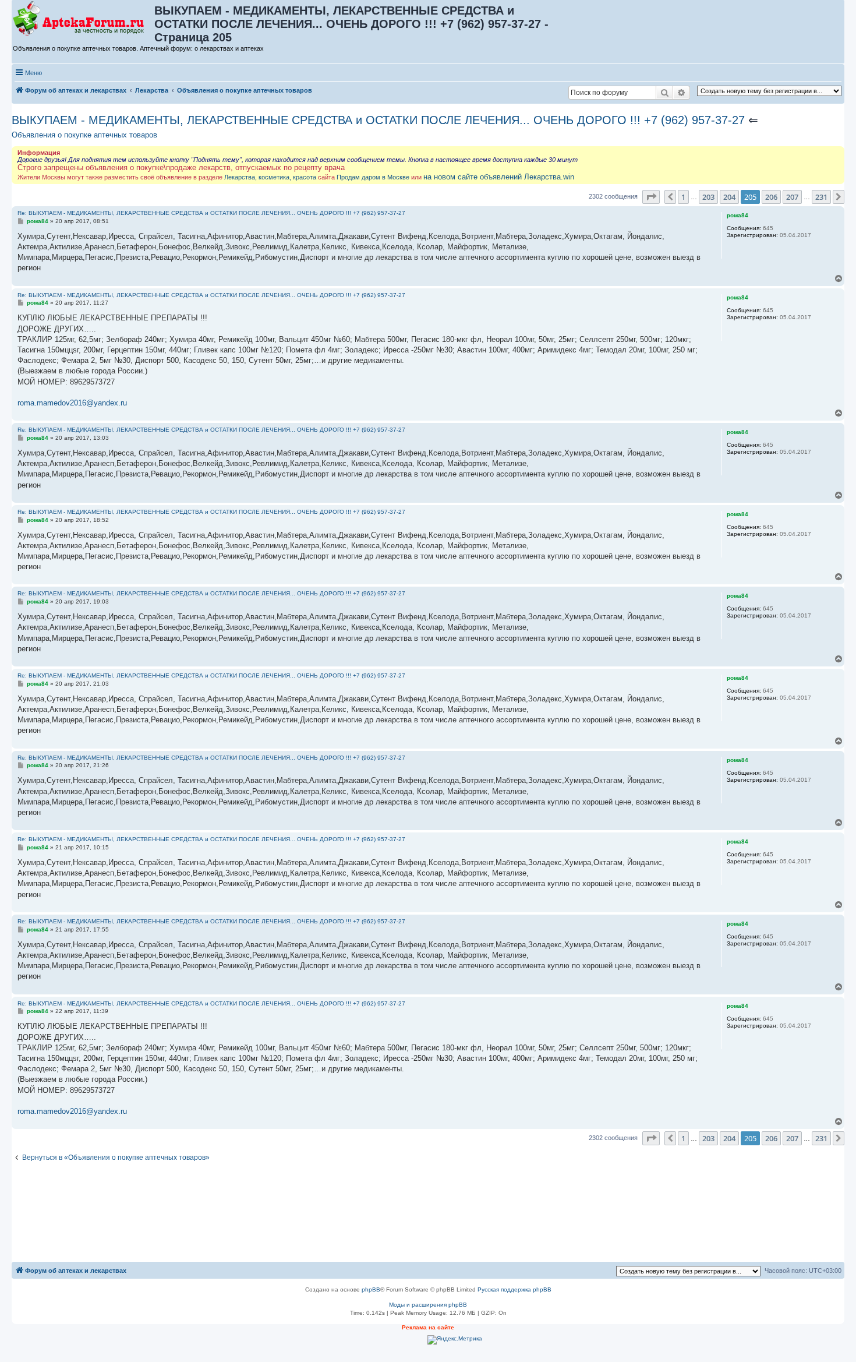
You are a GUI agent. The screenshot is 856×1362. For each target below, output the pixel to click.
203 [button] (708, 197)
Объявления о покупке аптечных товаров (84, 134)
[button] (651, 197)
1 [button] (683, 197)
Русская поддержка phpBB (514, 1289)
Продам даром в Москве (373, 177)
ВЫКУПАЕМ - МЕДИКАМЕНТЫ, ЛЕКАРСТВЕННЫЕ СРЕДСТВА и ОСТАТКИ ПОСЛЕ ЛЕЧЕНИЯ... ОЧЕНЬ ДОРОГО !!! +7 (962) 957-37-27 (378, 120)
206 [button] (771, 197)
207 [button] (792, 197)
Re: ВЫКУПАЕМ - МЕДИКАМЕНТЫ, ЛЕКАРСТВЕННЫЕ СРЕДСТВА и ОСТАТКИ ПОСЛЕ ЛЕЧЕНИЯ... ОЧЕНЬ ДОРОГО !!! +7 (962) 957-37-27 (211, 213)
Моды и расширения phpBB (428, 1304)
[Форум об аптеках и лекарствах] (83, 19)
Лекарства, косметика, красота (270, 177)
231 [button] (821, 197)
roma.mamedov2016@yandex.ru (72, 402)
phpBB (371, 1289)
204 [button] (729, 197)
